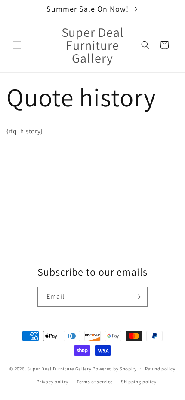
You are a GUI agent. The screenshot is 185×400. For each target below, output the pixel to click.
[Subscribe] (137, 297)
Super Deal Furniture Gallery (59, 368)
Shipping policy (139, 382)
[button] (17, 45)
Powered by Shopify (114, 368)
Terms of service (95, 382)
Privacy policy (52, 382)
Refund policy (160, 369)
